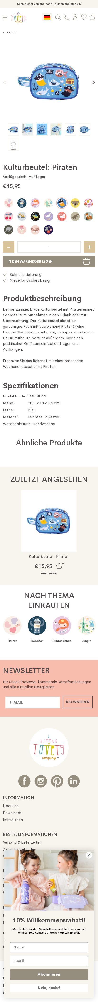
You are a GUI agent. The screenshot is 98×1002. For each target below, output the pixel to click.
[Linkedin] (73, 781)
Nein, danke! (49, 988)
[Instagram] (40, 781)
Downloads (12, 812)
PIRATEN (10, 32)
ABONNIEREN (77, 701)
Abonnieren (49, 974)
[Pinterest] (57, 781)
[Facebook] (24, 781)
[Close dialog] (88, 855)
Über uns (10, 805)
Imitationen (13, 819)
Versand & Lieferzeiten (22, 842)
